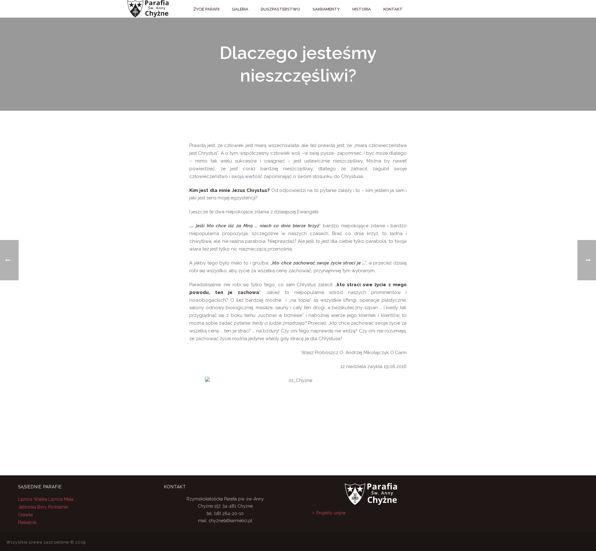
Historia (361, 9)
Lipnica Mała (60, 499)
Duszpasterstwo (280, 9)
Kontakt (393, 9)
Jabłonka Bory (32, 506)
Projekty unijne (330, 512)
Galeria (240, 9)
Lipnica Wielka (33, 499)
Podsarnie (58, 506)
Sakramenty (326, 9)
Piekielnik (27, 522)
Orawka (25, 514)
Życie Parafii (206, 9)
